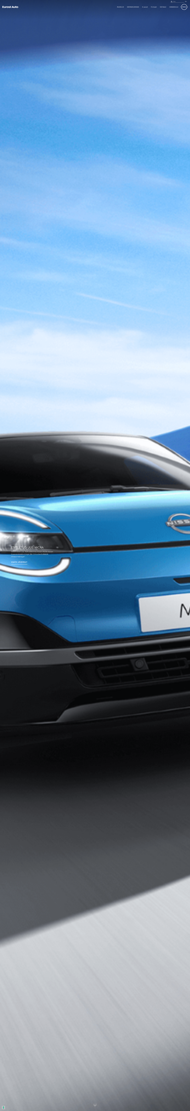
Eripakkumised (133, 7)
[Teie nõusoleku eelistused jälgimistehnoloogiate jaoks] (3, 1107)
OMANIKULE (173, 7)
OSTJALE (163, 7)
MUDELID (120, 7)
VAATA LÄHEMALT (19, 562)
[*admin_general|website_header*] (184, 7)
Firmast (154, 7)
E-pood (145, 7)
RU (186, 1)
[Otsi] (171, 1)
